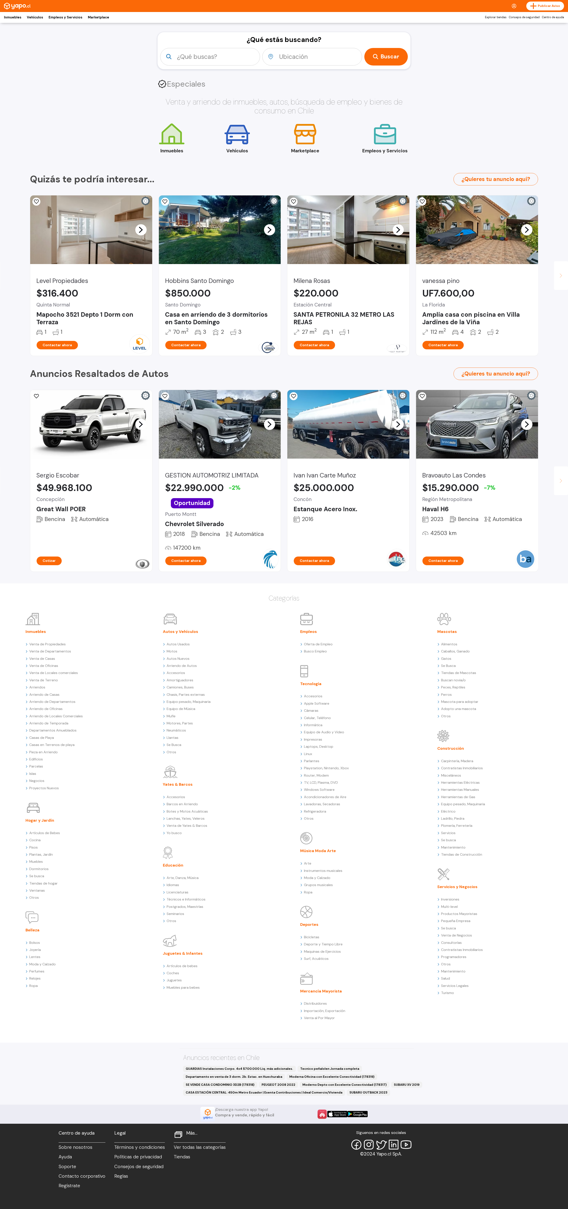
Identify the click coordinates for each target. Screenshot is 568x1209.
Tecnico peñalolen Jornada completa (329, 1069)
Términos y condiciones (139, 1147)
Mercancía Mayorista (321, 991)
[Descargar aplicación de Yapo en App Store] (337, 1114)
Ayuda (65, 1157)
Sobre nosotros (75, 1147)
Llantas (172, 737)
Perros (446, 694)
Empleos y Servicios (65, 17)
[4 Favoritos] (165, 396)
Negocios (36, 780)
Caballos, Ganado (455, 651)
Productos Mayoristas (459, 913)
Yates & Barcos (178, 784)
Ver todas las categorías (200, 1147)
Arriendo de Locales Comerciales (56, 716)
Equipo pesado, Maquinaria (189, 701)
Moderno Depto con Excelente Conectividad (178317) (344, 1085)
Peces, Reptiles (453, 687)
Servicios (448, 833)
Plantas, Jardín (41, 854)
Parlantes (311, 761)
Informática (313, 725)
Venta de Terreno (43, 680)
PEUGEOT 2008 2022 (278, 1085)
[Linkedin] (393, 1144)
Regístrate (69, 1186)
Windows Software (319, 789)
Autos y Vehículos (180, 631)
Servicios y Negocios (457, 886)
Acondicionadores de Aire (325, 797)
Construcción (450, 748)
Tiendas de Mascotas (458, 672)
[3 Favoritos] (165, 202)
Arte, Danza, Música (183, 877)
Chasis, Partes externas (186, 694)
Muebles (36, 861)
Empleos (308, 631)
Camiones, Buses (180, 687)
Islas (32, 773)
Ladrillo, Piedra (452, 818)
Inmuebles (12, 17)
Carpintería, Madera (457, 761)
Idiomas (173, 885)
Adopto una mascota (458, 708)
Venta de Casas (42, 658)
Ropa (33, 985)
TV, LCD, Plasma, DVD (321, 782)
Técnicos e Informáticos (186, 899)
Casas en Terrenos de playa (52, 744)
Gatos (446, 658)
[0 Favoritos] (294, 202)
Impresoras (313, 739)
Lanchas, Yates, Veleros (186, 818)
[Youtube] (406, 1144)
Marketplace (98, 17)
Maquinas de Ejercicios (322, 951)
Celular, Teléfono (317, 718)
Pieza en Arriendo (43, 752)
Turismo (447, 992)
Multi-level (449, 906)
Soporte (67, 1166)
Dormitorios (39, 869)
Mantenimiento (453, 847)
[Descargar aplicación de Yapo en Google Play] (357, 1114)
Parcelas (36, 766)
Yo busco (174, 833)
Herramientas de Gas (458, 797)
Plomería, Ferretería (456, 825)
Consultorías (451, 942)
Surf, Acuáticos (316, 958)
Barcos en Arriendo (182, 804)
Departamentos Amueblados (53, 730)
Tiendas (182, 1157)
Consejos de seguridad (524, 17)
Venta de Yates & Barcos (187, 825)
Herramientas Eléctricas (460, 782)
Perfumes (36, 971)
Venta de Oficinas (43, 665)
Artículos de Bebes (44, 833)
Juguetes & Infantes (183, 953)
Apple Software (316, 703)
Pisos (33, 847)
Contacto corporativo (82, 1176)
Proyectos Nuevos (44, 788)
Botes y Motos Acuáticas (187, 811)
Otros (34, 897)
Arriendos (37, 687)
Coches (173, 973)
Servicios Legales (455, 985)
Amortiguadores (180, 680)
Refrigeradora (315, 811)
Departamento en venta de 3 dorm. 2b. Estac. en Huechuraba (234, 1077)
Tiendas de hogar (43, 883)
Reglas (121, 1176)
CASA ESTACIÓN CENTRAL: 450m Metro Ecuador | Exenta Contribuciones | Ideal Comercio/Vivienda (264, 1092)
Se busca (36, 876)
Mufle (171, 716)
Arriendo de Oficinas (46, 708)
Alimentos (449, 644)
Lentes (34, 956)
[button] (140, 229)
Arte (307, 863)
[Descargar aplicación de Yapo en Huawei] (322, 1114)
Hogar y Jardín (40, 820)
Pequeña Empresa (455, 921)
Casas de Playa (41, 737)
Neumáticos (176, 730)
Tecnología (310, 683)
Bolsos (34, 942)
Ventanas (37, 890)
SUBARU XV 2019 (407, 1085)
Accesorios (176, 672)
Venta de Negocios (456, 935)
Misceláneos (451, 775)
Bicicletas (311, 937)
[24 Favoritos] (36, 202)
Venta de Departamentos (50, 651)
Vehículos (35, 17)
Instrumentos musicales (323, 870)
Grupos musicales (318, 885)
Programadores (453, 956)
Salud (445, 978)
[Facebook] (356, 1144)
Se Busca (174, 744)
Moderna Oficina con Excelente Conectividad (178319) (332, 1077)
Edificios (36, 759)
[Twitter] (381, 1144)
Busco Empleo (315, 651)
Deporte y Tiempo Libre (323, 944)
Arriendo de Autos (182, 665)
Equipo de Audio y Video (324, 732)
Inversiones (450, 899)
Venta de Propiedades (47, 644)
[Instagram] (369, 1144)
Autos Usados (178, 644)
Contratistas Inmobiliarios (462, 768)
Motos (172, 651)
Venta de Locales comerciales (53, 672)
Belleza (32, 930)
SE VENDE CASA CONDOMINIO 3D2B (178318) (220, 1085)
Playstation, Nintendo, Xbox (326, 768)
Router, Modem (316, 775)
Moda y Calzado (42, 964)
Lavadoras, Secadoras (322, 804)
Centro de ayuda (553, 17)
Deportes (309, 924)
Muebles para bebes (183, 987)
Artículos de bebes (182, 966)
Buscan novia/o (453, 680)
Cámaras (311, 710)
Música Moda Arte (318, 850)
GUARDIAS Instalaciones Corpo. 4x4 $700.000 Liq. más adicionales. (239, 1069)
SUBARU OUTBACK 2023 (368, 1092)
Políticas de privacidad (138, 1157)
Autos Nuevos (178, 658)
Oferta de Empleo (318, 644)
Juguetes (174, 980)
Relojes (35, 978)
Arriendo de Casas (44, 694)
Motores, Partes (180, 723)
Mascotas (447, 631)
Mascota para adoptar (459, 701)
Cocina (35, 840)
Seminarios (175, 913)
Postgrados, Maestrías (185, 906)
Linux (308, 754)
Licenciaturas (177, 892)
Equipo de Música (181, 708)
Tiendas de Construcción (461, 854)
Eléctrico (448, 811)
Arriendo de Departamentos (52, 701)
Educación (173, 865)
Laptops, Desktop (318, 746)
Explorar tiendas (496, 17)
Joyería (35, 949)
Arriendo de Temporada (48, 723)
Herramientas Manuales (460, 789)
